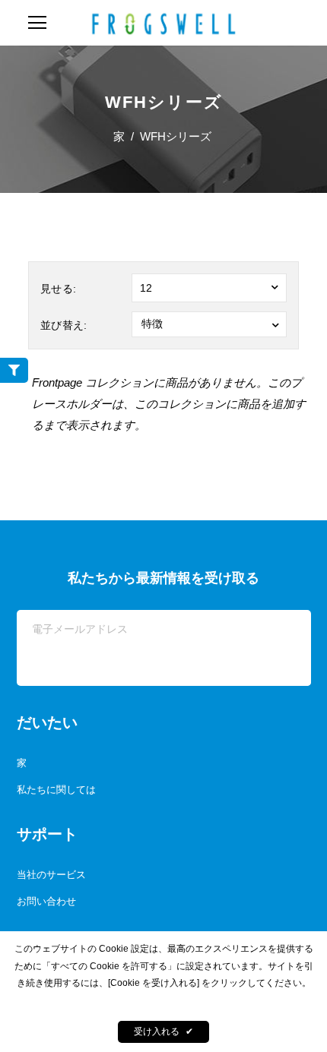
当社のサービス (51, 874)
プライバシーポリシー (163, 1000)
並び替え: (63, 325)
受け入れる (163, 1031)
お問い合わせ (46, 901)
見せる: (58, 289)
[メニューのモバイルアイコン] (37, 23)
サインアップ (250, 666)
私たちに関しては (56, 789)
